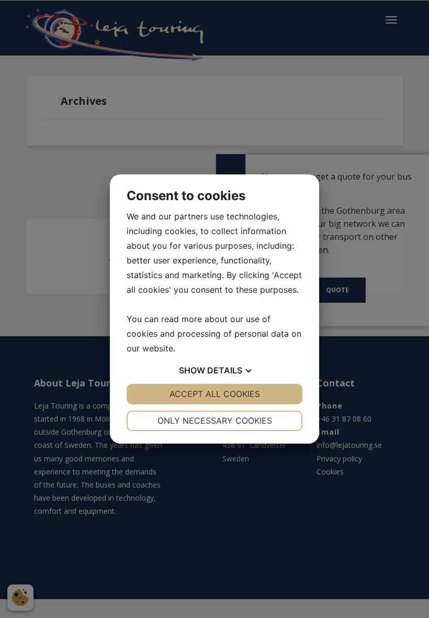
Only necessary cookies (214, 420)
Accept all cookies (215, 394)
